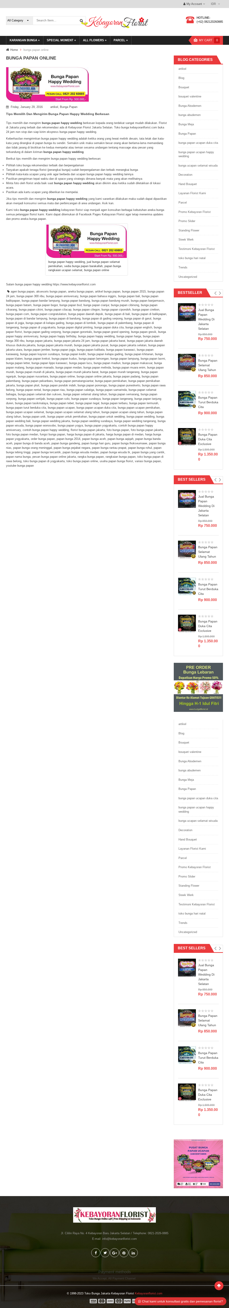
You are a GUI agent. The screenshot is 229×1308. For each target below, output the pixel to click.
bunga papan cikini (31, 309)
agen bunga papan (22, 291)
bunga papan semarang (124, 394)
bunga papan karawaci (120, 349)
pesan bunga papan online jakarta (54, 456)
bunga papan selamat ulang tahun (85, 394)
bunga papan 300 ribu (30, 296)
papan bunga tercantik (46, 452)
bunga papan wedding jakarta (51, 421)
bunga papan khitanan (139, 354)
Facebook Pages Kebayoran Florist (102, 214)
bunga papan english (138, 327)
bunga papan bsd (70, 305)
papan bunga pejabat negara (72, 447)
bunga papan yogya (70, 425)
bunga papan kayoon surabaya (40, 354)
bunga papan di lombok (81, 323)
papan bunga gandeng (65, 443)
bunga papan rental (28, 389)
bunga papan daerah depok (85, 314)
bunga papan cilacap (58, 309)
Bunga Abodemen (189, 105)
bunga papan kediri (73, 354)
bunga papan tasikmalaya (31, 403)
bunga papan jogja (63, 349)
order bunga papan (43, 439)
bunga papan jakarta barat (108, 340)
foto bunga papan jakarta (147, 430)
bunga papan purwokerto (124, 385)
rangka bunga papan (91, 456)
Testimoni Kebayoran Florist (196, 249)
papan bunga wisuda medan (81, 452)
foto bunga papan (118, 430)
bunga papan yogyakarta (101, 425)
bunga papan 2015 (134, 291)
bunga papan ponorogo (92, 385)
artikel (54, 107)
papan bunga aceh (94, 439)
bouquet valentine (189, 96)
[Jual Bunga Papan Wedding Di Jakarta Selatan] (187, 312)
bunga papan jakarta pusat (91, 345)
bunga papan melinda (97, 367)
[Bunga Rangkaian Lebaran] (198, 687)
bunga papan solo (58, 398)
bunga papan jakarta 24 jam (72, 340)
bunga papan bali (129, 296)
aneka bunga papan (80, 291)
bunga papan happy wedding (96, 336)
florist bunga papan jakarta (88, 430)
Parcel (182, 202)
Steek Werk (186, 239)
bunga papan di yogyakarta (38, 327)
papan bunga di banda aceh (32, 443)
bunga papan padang (126, 376)
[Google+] (114, 1252)
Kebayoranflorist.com (148, 1293)
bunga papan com (17, 314)
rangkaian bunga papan (121, 456)
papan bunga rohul (140, 447)
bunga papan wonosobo (40, 425)
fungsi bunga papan (52, 434)
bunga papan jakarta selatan (128, 345)
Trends (182, 267)
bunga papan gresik (143, 332)
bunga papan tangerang (117, 398)
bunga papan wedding (141, 416)
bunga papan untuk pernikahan (67, 416)
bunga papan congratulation (48, 314)
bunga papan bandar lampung (41, 300)
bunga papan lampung (124, 358)
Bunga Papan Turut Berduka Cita (208, 402)
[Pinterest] (123, 1252)
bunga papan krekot (37, 358)
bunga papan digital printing (75, 327)
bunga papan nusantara (33, 376)
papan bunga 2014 (68, 439)
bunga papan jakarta (39, 340)
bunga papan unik (34, 416)
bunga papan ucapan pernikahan (139, 407)
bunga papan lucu (80, 363)
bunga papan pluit (28, 385)
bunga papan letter (18, 363)
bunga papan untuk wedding (107, 416)
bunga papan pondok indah (58, 385)
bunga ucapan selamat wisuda (198, 165)
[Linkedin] (133, 1252)
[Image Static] (198, 1163)
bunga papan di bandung (65, 318)
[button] (215, 293)
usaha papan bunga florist (116, 461)
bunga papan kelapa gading (105, 354)
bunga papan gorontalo (77, 332)
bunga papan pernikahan (111, 381)
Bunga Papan (68, 107)
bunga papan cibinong (125, 305)
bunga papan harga (129, 336)
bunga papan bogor (45, 305)
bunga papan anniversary (62, 296)
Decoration (185, 174)
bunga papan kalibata (90, 349)
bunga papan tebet (62, 403)
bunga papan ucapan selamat (25, 412)
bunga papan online (62, 376)
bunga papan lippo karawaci (49, 363)
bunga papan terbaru (114, 403)
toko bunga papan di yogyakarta (44, 461)
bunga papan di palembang (115, 323)
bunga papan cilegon (86, 309)
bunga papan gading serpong (42, 332)
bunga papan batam (19, 305)
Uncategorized (187, 276)
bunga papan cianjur (96, 305)
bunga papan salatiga (80, 389)
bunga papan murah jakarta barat (77, 372)
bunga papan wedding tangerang (135, 421)
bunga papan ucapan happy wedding (196, 154)
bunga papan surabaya (86, 398)
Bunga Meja (186, 124)
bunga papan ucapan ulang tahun (123, 412)
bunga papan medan (68, 367)
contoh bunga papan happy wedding (46, 430)
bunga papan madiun (107, 363)
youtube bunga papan (20, 465)
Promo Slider (186, 221)
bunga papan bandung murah (110, 300)
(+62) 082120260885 (210, 21)
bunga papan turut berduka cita (26, 407)
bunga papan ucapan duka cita (96, 407)
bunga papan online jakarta (94, 376)
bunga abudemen (189, 115)
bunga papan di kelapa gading (45, 323)
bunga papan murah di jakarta (35, 372)
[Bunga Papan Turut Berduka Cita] (187, 399)
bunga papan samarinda (111, 389)
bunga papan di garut (137, 318)
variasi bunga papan (148, 461)
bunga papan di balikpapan (149, 314)
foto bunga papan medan (22, 434)
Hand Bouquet (187, 184)
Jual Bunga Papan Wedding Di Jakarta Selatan (206, 319)
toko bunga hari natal (192, 258)
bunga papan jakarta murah (54, 345)
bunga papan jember (37, 349)
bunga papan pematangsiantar (74, 381)
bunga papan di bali (117, 314)
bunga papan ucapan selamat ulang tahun (73, 412)
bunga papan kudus (64, 358)
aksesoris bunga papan (51, 291)
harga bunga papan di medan (124, 434)
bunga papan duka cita (109, 327)
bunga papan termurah (143, 403)
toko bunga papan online (82, 461)
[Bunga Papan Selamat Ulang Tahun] (187, 362)
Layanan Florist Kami (192, 193)
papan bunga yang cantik (148, 452)
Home (14, 49)
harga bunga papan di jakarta (85, 434)
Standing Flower (188, 230)
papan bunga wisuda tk (115, 452)
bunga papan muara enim (129, 367)
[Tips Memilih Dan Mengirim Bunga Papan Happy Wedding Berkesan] (86, 84)
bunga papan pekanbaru (37, 381)
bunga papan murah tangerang (119, 372)
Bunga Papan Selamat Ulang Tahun (207, 365)
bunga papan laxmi (153, 358)
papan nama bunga (18, 456)
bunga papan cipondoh (116, 309)
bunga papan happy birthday (58, 336)
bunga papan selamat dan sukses (39, 394)
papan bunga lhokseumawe (129, 443)
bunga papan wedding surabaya (92, 421)
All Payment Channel (122, 1278)
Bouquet (183, 87)
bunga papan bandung (75, 300)
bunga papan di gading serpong (102, 318)
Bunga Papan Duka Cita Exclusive (207, 439)
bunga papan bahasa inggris (98, 296)
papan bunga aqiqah (121, 439)
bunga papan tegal (87, 403)
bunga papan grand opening (111, 332)
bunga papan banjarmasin (147, 300)
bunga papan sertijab (31, 398)
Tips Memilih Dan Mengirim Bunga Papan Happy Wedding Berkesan (57, 114)
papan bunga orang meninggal (32, 447)
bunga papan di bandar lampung (26, 318)
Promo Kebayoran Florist (194, 212)
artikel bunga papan (107, 291)
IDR (213, 4)
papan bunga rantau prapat (109, 447)
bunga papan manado (40, 367)
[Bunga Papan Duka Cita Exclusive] (187, 436)
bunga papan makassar (137, 363)
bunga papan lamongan (94, 358)
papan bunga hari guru (96, 443)
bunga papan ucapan (61, 407)
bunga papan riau (54, 389)
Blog (181, 78)
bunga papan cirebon (145, 309)
